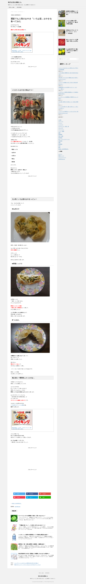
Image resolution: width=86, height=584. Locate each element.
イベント (60, 123)
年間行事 (60, 141)
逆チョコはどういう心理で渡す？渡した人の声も (72, 40)
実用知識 (60, 137)
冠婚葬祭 (60, 134)
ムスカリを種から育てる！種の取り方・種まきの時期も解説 (72, 22)
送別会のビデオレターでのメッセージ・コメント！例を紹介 (72, 32)
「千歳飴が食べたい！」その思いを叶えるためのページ (31, 525)
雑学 (59, 147)
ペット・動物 (61, 131)
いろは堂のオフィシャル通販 (17, 405)
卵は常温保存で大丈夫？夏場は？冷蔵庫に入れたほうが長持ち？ (34, 553)
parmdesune (17, 506)
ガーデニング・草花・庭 (63, 126)
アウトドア (60, 121)
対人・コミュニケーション (64, 139)
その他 (59, 120)
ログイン (60, 154)
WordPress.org (61, 159)
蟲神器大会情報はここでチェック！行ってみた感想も (72, 13)
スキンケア (60, 128)
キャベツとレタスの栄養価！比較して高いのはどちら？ (31, 515)
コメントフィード (62, 157)
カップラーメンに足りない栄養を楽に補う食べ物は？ (26, 563)
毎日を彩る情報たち (15, 2)
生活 (59, 145)
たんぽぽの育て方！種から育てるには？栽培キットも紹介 (72, 51)
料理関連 (60, 144)
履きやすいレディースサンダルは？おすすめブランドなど (27, 564)
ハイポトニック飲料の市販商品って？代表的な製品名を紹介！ (33, 534)
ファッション (61, 129)
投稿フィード (61, 155)
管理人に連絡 (11, 7)
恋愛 (59, 142)
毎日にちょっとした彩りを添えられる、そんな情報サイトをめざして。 (43, 578)
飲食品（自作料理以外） (17, 503)
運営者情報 (19, 7)
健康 (59, 132)
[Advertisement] (32, 76)
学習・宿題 (60, 136)
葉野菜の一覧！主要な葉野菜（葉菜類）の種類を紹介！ (31, 544)
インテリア (60, 124)
